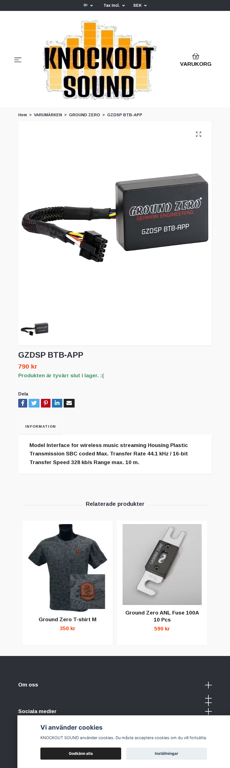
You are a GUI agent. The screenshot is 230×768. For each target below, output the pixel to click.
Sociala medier (37, 711)
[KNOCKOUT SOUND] (100, 61)
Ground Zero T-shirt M (67, 619)
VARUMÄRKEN (48, 115)
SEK (138, 5)
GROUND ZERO (84, 115)
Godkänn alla (81, 753)
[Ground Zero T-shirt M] (67, 568)
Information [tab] (40, 426)
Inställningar (166, 753)
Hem (22, 115)
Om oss (28, 685)
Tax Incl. (112, 5)
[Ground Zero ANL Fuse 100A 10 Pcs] (162, 564)
